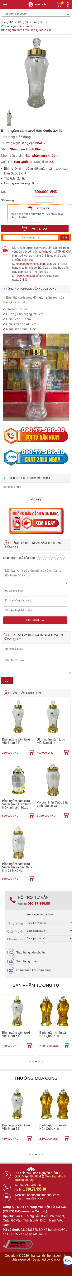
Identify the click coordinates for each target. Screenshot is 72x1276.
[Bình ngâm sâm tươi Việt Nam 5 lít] (53, 716)
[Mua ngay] (31, 752)
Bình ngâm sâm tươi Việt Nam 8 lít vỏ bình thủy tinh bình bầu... (16, 804)
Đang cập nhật (31, 143)
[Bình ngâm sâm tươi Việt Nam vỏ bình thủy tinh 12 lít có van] (18, 842)
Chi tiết (24, 279)
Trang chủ (7, 22)
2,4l (51, 161)
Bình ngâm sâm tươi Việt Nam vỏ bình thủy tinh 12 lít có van (17, 867)
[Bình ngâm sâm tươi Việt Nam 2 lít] (18, 716)
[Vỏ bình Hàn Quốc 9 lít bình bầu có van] (53, 779)
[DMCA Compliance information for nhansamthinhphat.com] (18, 1247)
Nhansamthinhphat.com (31, 263)
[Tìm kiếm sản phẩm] (68, 13)
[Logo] (36, 3)
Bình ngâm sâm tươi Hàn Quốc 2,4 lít (26, 30)
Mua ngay (36, 499)
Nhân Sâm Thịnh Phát (26, 149)
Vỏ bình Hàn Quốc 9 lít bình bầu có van (52, 804)
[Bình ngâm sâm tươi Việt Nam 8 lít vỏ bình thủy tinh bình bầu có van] (18, 779)
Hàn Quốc (21, 161)
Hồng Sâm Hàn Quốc (31, 22)
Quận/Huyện (15, 931)
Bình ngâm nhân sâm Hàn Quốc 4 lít (53, 1034)
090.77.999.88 (26, 275)
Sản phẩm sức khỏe (40, 155)
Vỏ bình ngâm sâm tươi (15, 26)
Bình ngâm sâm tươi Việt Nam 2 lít (16, 741)
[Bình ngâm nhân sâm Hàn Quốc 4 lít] (54, 1010)
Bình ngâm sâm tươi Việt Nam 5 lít (51, 741)
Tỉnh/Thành (15, 923)
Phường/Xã (15, 939)
